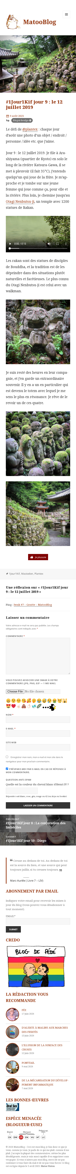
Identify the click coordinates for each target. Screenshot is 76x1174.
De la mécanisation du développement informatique (45, 1082)
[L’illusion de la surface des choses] (12, 1049)
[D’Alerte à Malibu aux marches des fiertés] (12, 1032)
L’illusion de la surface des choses (42, 1047)
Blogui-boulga (20, 120)
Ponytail (28, 1062)
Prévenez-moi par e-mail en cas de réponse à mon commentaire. (36, 771)
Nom (9, 714)
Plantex (38, 573)
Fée (24, 1010)
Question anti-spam (18, 779)
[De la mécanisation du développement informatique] (12, 1084)
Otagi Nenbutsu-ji (20, 201)
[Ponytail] (12, 1067)
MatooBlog (39, 22)
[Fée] (12, 1014)
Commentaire (15, 636)
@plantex (30, 129)
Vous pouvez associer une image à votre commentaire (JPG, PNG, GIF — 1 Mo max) (32, 682)
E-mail (11, 728)
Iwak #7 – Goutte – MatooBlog (33, 604)
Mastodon (27, 573)
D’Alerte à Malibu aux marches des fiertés (45, 1030)
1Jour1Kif (14, 573)
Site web (11, 742)
